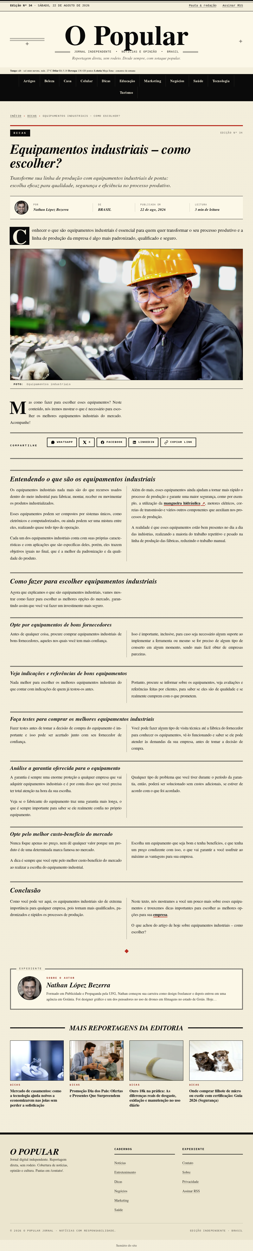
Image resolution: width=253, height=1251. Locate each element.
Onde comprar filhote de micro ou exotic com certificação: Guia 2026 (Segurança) (215, 1095)
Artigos (29, 80)
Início (15, 116)
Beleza (49, 80)
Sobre (186, 1172)
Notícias (120, 1162)
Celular (87, 80)
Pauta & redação (203, 5)
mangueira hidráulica (182, 503)
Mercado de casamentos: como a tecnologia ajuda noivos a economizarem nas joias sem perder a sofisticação (35, 1098)
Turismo (126, 92)
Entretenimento (125, 1172)
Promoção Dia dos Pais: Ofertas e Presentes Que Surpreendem (96, 1093)
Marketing (152, 80)
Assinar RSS (233, 5)
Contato (187, 1162)
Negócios (177, 80)
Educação (127, 80)
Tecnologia (221, 80)
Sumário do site (126, 1245)
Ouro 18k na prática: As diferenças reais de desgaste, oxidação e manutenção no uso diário (154, 1098)
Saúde (198, 80)
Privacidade (190, 1181)
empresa (160, 914)
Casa (67, 80)
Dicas (106, 80)
